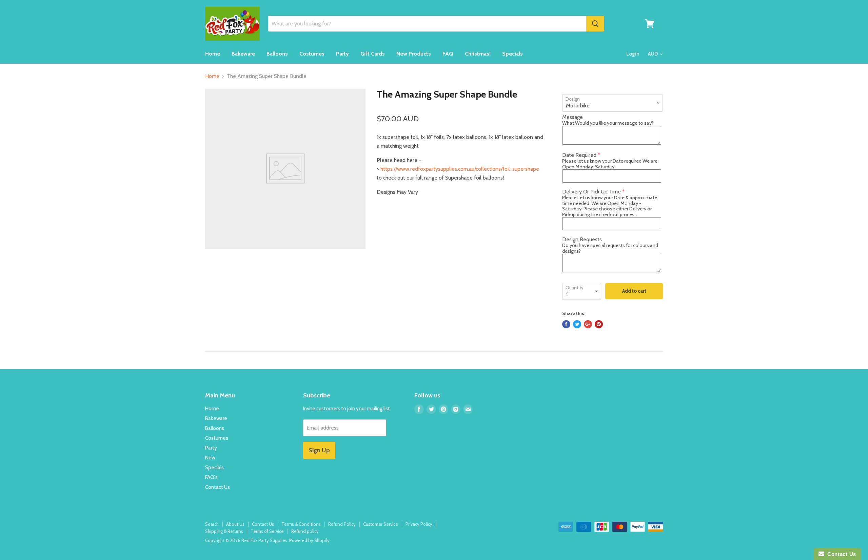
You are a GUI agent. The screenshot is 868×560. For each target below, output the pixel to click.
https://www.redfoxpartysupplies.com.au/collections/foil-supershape (459, 169)
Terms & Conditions (301, 524)
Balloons (277, 53)
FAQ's (211, 477)
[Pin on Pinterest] (599, 324)
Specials (512, 53)
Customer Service (380, 524)
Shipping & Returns (224, 531)
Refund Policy (342, 524)
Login (632, 54)
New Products (413, 53)
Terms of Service (267, 531)
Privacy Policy (419, 524)
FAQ (447, 53)
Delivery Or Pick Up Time (591, 191)
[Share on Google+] (588, 324)
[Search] (595, 24)
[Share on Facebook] (566, 324)
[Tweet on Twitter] (577, 324)
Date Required (579, 155)
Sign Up (319, 450)
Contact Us (217, 487)
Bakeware (243, 53)
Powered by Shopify (309, 540)
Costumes (311, 53)
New (210, 458)
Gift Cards (372, 53)
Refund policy (305, 531)
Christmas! (478, 53)
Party (342, 53)
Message (572, 117)
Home (212, 53)
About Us (235, 524)
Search (212, 524)
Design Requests (582, 239)
